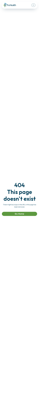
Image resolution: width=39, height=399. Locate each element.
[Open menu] (33, 5)
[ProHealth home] (10, 5)
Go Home (19, 214)
